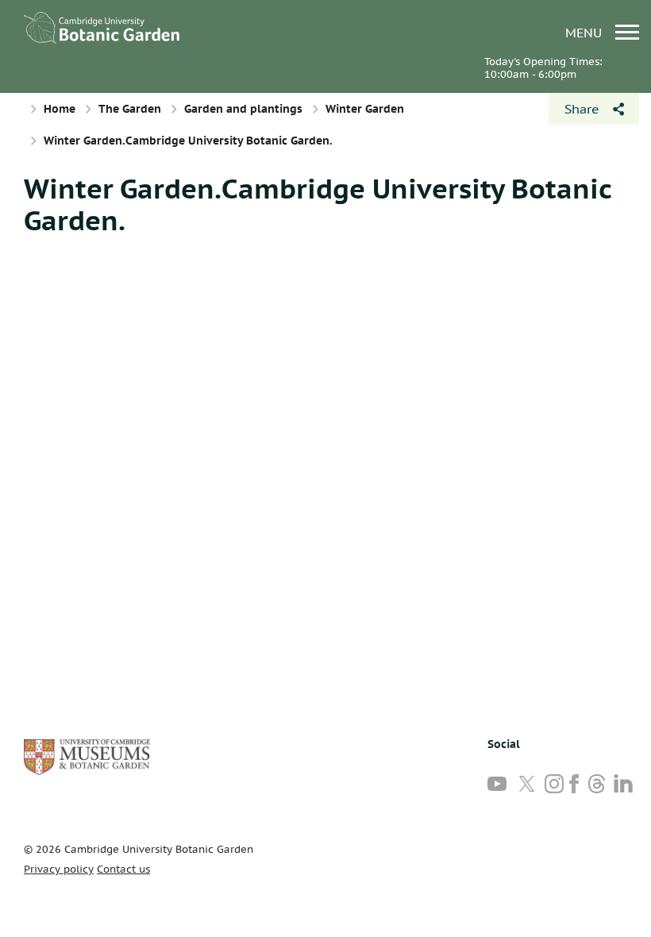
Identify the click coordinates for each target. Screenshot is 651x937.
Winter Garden (365, 109)
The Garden (129, 109)
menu (585, 32)
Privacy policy (59, 869)
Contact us (123, 869)
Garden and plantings (243, 109)
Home (59, 109)
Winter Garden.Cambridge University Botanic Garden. (317, 204)
